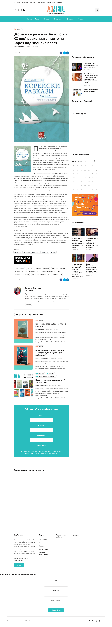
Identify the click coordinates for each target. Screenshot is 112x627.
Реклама (32, 2)
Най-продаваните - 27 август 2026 (91, 90)
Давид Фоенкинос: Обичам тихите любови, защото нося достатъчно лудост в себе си (91, 268)
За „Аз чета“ (16, 2)
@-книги (70, 19)
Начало (29, 19)
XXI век (29, 268)
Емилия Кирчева (19, 46)
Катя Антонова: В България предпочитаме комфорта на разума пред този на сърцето (92, 243)
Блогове (80, 19)
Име (41, 415)
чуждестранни (57, 274)
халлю (34, 274)
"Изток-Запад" (19, 268)
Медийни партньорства (54, 2)
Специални (58, 19)
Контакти (25, 2)
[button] (41, 99)
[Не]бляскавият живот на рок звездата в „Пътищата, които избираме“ (49, 352)
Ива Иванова (40, 329)
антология (62, 268)
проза (27, 274)
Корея (58, 271)
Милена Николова (42, 385)
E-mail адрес (41, 435)
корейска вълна (33, 271)
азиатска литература (42, 268)
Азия (53, 268)
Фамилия (41, 425)
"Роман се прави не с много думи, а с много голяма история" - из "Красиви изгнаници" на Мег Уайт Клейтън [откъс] (78, 270)
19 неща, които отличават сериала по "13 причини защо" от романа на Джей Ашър (78, 243)
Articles (28, 304)
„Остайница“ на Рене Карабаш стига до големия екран (91, 65)
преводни (18, 274)
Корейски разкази (47, 271)
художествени (44, 274)
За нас (19, 565)
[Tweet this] (64, 52)
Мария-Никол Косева (42, 358)
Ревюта (37, 19)
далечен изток (19, 271)
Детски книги (41, 2)
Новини (46, 19)
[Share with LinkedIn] (67, 52)
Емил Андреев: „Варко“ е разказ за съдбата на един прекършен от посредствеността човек (91, 78)
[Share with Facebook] (60, 52)
